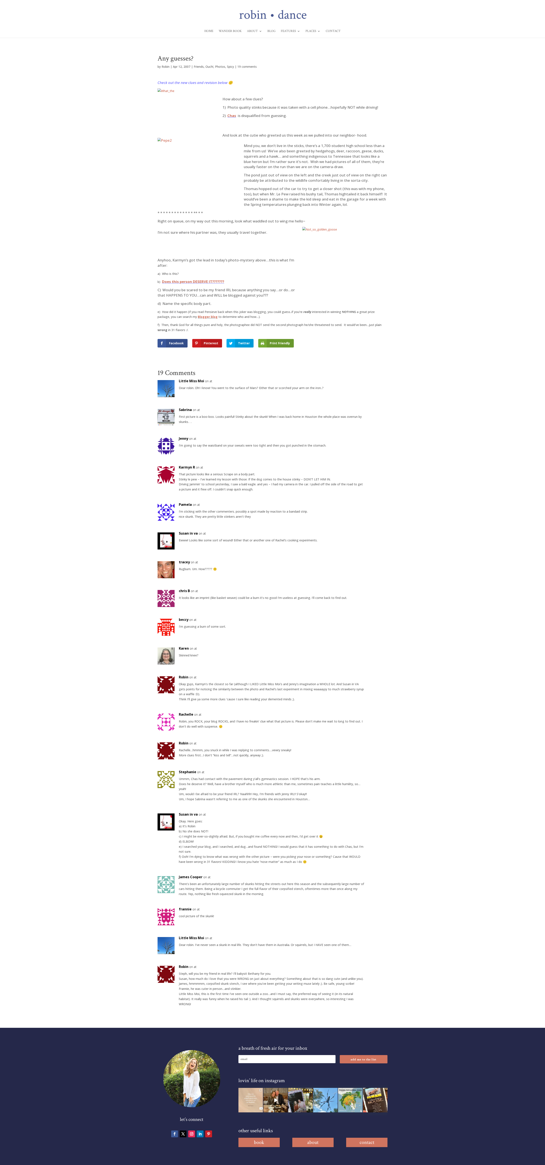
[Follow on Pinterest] (208, 1133)
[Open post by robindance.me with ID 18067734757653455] (325, 1100)
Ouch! (209, 67)
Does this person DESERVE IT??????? (193, 281)
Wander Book (230, 31)
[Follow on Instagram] (191, 1133)
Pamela (185, 504)
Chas (231, 115)
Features (288, 31)
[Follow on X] (183, 1133)
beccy (183, 619)
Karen (184, 648)
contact (367, 1142)
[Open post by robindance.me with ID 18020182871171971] (375, 1100)
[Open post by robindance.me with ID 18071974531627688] (250, 1100)
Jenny (183, 438)
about (312, 1142)
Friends (199, 67)
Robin (165, 67)
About (252, 31)
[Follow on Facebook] (174, 1133)
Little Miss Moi (191, 381)
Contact (333, 31)
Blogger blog (208, 317)
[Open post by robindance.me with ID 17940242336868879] (350, 1100)
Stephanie (187, 772)
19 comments (247, 67)
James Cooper (190, 877)
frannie (185, 909)
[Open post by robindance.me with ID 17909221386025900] (275, 1100)
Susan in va (188, 533)
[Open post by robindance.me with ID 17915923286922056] (300, 1100)
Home (208, 31)
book (259, 1142)
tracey (184, 562)
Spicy (230, 67)
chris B (184, 590)
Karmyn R (187, 467)
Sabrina (185, 409)
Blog (271, 31)
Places (310, 31)
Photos (220, 67)
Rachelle (186, 714)
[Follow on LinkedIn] (200, 1133)
